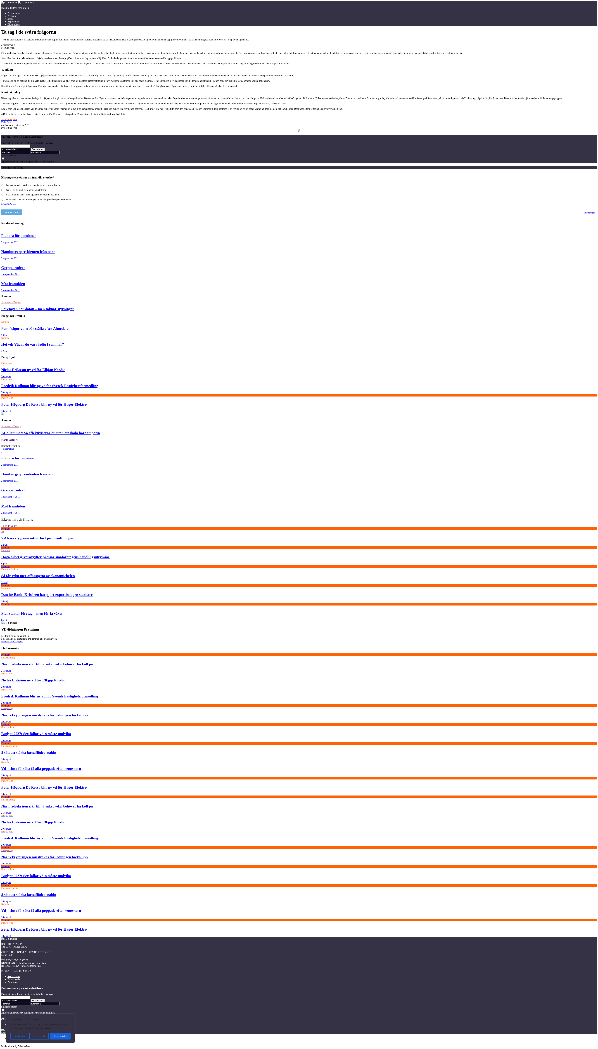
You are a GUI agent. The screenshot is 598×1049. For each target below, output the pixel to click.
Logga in (18, 641)
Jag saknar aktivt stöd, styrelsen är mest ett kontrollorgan (33, 185)
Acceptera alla (60, 1036)
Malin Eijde (7, 955)
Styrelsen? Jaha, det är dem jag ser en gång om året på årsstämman (38, 199)
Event (10, 18)
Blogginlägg (13, 24)
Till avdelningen (9, 526)
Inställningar (20, 1036)
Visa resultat (589, 212)
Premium (11, 16)
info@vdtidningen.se (31, 966)
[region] (40, 1028)
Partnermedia (13, 979)
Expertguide (13, 21)
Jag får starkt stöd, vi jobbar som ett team (26, 190)
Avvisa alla (40, 1036)
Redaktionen (13, 976)
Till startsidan (7, 448)
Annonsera (12, 982)
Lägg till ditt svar (9, 204)
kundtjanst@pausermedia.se (32, 963)
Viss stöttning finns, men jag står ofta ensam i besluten (32, 194)
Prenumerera (13, 13)
